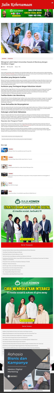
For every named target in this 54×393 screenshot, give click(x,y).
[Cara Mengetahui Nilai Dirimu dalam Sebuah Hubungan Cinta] (4, 166)
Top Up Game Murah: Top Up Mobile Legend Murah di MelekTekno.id (22, 193)
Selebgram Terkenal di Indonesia (9, 263)
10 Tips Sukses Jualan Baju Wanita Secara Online (13, 273)
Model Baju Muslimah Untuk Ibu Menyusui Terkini (13, 254)
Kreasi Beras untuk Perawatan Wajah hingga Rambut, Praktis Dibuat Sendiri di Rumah (20, 345)
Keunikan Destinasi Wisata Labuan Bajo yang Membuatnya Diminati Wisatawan (19, 250)
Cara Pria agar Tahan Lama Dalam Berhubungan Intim (14, 265)
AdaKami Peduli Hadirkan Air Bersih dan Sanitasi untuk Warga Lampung (17, 331)
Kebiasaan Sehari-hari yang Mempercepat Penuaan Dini (19, 151)
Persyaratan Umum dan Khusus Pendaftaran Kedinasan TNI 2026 (16, 261)
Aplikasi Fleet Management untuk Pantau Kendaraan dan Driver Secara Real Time (19, 333)
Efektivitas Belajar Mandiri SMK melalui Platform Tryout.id (20, 159)
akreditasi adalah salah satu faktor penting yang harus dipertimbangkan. (17, 139)
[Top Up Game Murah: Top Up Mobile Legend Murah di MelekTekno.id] (4, 192)
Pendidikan (11, 157)
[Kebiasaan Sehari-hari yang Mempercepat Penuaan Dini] (4, 149)
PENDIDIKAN (10, 58)
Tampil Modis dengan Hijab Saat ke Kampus (12, 269)
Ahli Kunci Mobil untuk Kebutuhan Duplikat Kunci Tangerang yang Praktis (17, 335)
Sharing (10, 165)
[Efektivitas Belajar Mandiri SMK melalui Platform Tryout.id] (4, 158)
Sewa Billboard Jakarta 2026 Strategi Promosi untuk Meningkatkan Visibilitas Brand (20, 339)
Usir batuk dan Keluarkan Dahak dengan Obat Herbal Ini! (14, 341)
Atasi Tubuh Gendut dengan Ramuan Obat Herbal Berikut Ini (15, 337)
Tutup (48, 348)
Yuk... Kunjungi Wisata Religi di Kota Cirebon (11, 271)
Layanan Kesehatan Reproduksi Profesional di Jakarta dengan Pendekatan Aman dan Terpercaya (23, 343)
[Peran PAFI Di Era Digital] (4, 183)
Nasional (10, 183)
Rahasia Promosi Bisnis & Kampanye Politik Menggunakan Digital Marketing (27, 390)
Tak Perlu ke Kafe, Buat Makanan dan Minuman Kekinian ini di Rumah (17, 256)
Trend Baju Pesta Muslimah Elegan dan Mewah (12, 252)
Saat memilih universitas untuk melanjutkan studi (12, 136)
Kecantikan (11, 149)
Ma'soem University (10, 73)
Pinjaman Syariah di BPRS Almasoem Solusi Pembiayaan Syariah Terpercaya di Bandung (21, 347)
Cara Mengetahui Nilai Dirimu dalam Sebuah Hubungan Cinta (20, 167)
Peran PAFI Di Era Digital (13, 185)
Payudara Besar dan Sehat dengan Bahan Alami (13, 267)
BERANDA (4, 58)
